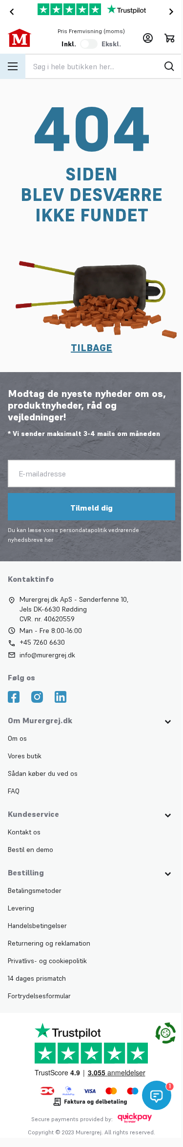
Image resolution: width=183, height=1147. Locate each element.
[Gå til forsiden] (24, 38)
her (48, 539)
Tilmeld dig (91, 508)
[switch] (89, 44)
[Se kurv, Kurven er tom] (169, 38)
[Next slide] (173, 12)
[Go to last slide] (10, 12)
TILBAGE (91, 347)
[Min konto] (148, 38)
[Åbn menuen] (12, 66)
